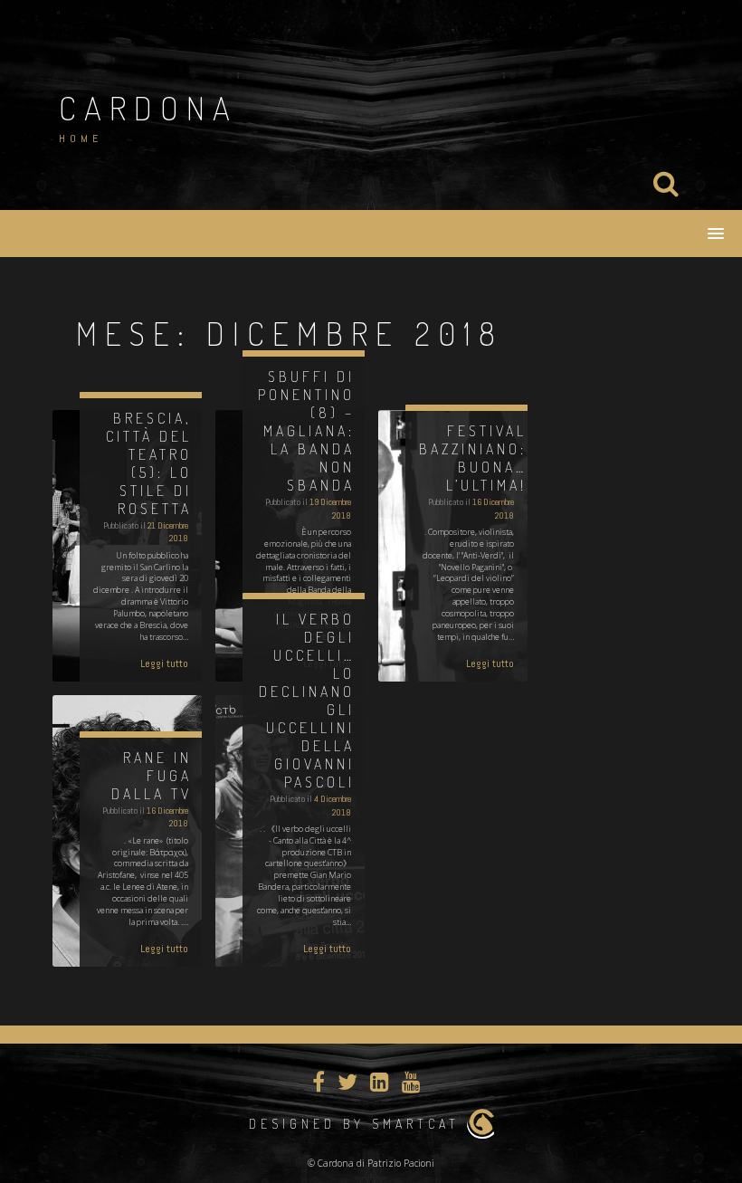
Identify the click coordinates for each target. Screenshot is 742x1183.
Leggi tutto (164, 663)
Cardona (148, 108)
